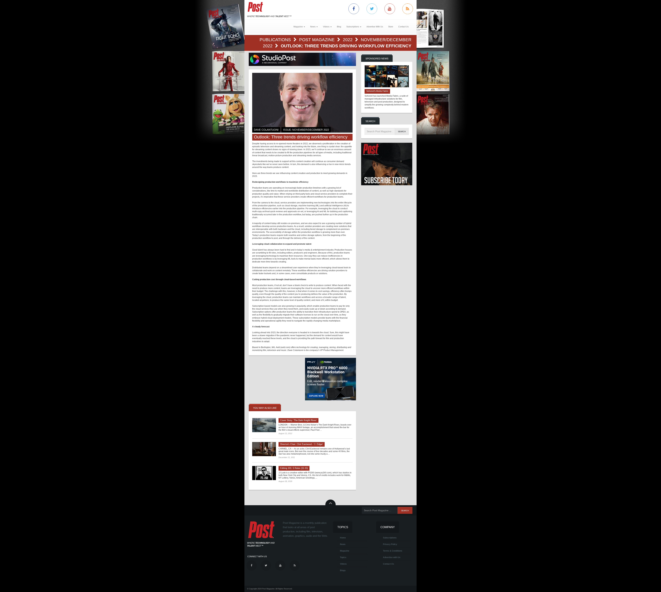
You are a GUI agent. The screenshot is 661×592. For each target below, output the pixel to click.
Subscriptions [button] (353, 26)
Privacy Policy (390, 544)
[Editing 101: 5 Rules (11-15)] (264, 473)
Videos (343, 564)
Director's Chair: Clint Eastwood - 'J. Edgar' (301, 444)
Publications (276, 39)
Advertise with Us (391, 557)
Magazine (344, 551)
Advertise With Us (374, 26)
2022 (348, 39)
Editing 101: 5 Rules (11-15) (294, 468)
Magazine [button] (298, 26)
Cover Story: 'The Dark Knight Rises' (298, 420)
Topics (343, 557)
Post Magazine (317, 39)
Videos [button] (326, 26)
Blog (339, 26)
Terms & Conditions (392, 551)
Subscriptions (390, 538)
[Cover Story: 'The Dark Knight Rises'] (264, 425)
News (342, 544)
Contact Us (403, 26)
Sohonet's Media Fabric (377, 91)
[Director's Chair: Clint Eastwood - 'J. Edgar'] (264, 449)
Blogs (343, 570)
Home (343, 538)
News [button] (313, 26)
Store (390, 26)
